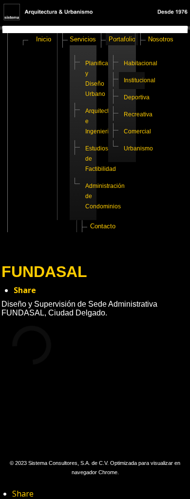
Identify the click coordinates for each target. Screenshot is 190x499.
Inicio (43, 39)
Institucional (134, 80)
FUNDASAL (44, 271)
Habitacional (134, 63)
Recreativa (134, 114)
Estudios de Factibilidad (95, 158)
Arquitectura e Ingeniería (95, 121)
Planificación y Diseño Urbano (95, 78)
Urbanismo (134, 148)
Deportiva (134, 97)
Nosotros (160, 39)
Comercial (134, 131)
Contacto (102, 226)
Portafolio (122, 39)
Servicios (83, 39)
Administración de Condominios (95, 196)
